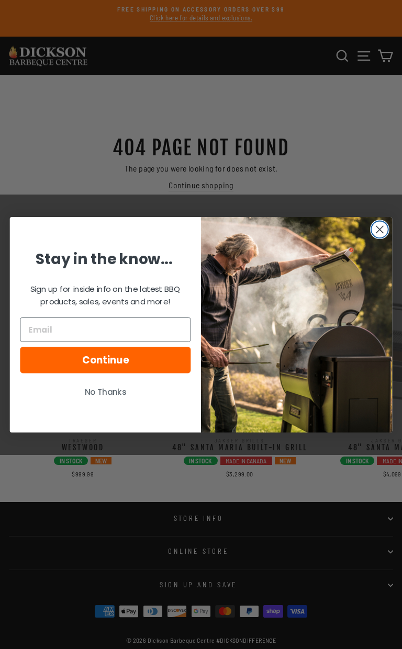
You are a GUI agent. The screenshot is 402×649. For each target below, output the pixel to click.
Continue (105, 360)
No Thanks (106, 392)
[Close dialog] (379, 229)
